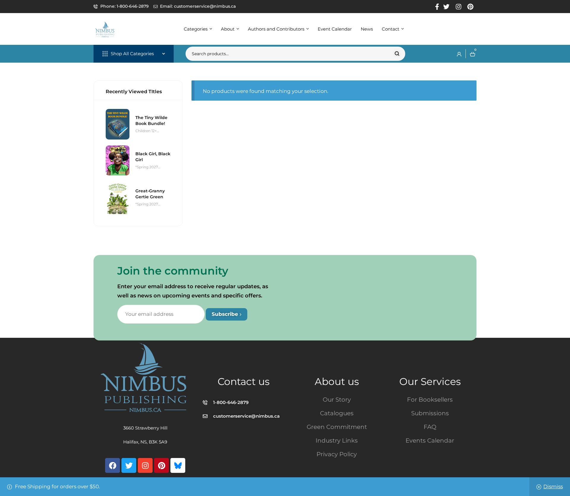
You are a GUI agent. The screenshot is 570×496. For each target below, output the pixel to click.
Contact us (244, 381)
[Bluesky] (177, 465)
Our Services (430, 381)
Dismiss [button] (553, 486)
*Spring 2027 (146, 167)
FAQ (430, 426)
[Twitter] (128, 465)
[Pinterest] (161, 465)
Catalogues (337, 413)
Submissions (430, 413)
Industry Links (337, 440)
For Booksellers (430, 399)
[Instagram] (145, 465)
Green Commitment (337, 426)
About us (337, 381)
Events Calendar (430, 440)
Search (397, 54)
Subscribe (226, 314)
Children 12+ (146, 131)
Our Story (337, 399)
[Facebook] (112, 465)
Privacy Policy (336, 454)
